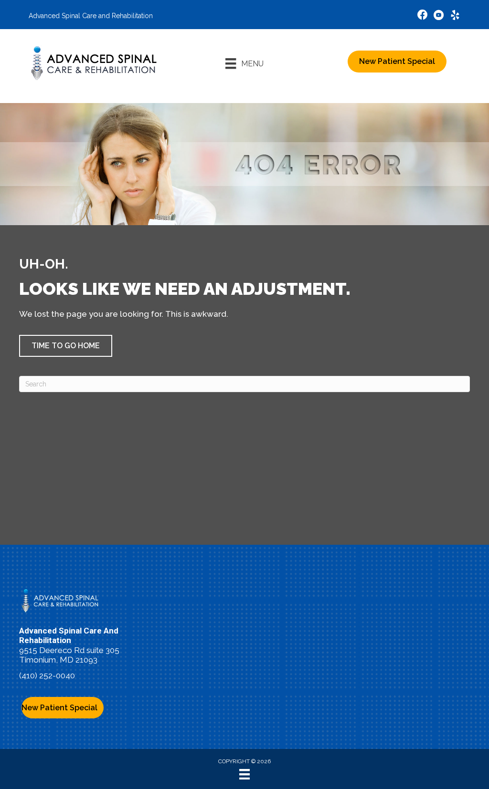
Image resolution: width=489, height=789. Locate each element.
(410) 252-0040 (47, 675)
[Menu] (244, 774)
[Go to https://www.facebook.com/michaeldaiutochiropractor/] (422, 16)
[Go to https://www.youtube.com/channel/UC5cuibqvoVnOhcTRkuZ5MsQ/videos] (439, 16)
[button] (65, 346)
